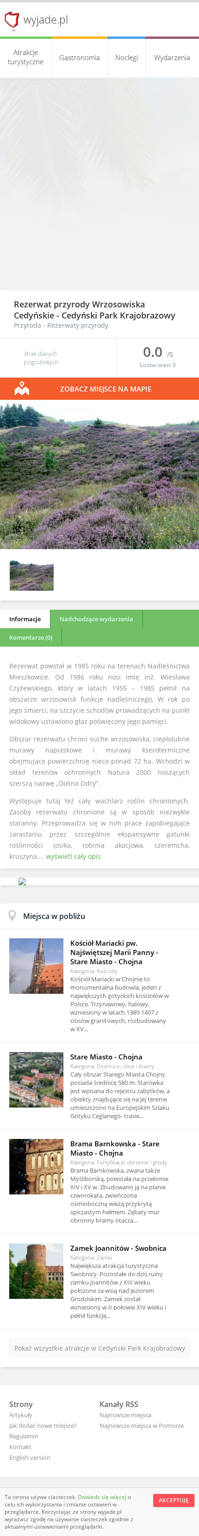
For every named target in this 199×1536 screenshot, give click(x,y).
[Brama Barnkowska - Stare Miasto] (36, 1166)
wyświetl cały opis (73, 856)
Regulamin (23, 1436)
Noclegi (126, 57)
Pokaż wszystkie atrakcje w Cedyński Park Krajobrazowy (99, 1348)
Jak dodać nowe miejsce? (43, 1425)
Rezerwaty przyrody (77, 325)
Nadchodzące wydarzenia (96, 619)
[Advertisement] (99, 186)
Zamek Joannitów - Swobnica (118, 1248)
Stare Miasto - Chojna (106, 1056)
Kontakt (20, 1447)
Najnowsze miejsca (125, 1415)
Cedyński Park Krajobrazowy (118, 315)
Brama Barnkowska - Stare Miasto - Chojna (115, 1148)
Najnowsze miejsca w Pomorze (142, 1425)
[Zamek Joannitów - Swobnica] (36, 1271)
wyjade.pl (46, 19)
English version (29, 1457)
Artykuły (20, 1415)
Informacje (25, 619)
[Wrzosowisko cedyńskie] (99, 546)
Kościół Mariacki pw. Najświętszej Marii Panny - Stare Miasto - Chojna (114, 952)
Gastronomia (79, 57)
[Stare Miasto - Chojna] (36, 1080)
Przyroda (27, 325)
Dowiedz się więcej (103, 1497)
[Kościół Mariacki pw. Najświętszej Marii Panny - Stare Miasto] (36, 966)
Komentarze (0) (30, 637)
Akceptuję (174, 1500)
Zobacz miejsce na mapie (105, 388)
